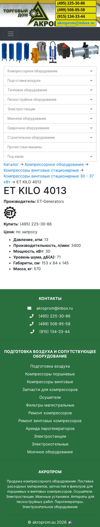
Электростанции (21, 109)
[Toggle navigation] (10, 34)
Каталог (11, 164)
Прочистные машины (25, 147)
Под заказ (16, 156)
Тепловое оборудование (27, 90)
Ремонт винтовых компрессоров (50, 420)
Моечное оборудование (27, 118)
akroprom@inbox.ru (75, 23)
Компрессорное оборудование (33, 71)
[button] (7, 52)
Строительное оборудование (31, 137)
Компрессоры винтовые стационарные (41, 170)
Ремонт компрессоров (50, 412)
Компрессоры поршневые (50, 373)
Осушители (50, 397)
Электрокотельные (50, 444)
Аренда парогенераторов (50, 428)
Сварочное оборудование (28, 128)
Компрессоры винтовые (50, 381)
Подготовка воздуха (24, 81)
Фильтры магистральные (50, 405)
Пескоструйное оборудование (32, 100)
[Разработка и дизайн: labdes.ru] (70, 522)
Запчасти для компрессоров (50, 389)
